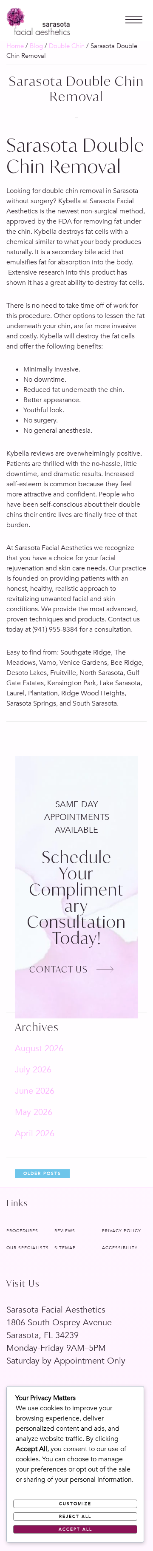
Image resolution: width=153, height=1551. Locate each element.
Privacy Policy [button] (121, 1231)
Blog (36, 46)
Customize (75, 1504)
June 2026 (34, 1091)
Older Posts (42, 1174)
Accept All (75, 1529)
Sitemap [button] (65, 1248)
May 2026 (33, 1112)
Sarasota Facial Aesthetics (38, 21)
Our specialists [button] (27, 1248)
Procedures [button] (22, 1231)
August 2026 (39, 1048)
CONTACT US (58, 969)
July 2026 (33, 1069)
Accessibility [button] (120, 1248)
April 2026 (34, 1133)
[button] (134, 15)
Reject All (75, 1517)
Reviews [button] (64, 1231)
